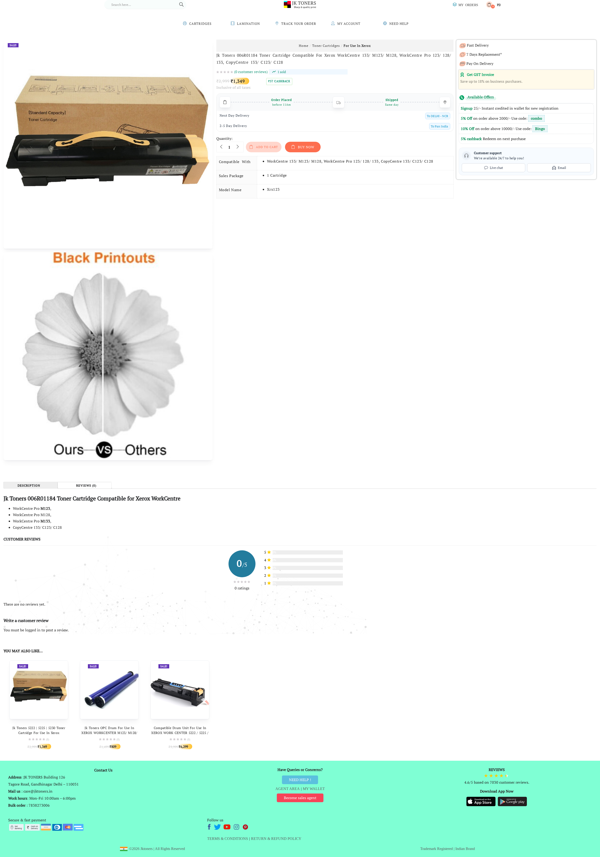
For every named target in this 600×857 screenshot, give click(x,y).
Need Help (399, 23)
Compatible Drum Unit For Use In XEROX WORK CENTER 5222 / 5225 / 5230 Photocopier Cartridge (179, 733)
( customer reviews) (251, 72)
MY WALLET (314, 789)
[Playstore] (512, 801)
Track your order (298, 23)
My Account (348, 23)
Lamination (248, 23)
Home (303, 45)
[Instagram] (237, 826)
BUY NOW (306, 147)
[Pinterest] (245, 826)
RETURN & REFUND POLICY (276, 839)
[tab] (30, 485)
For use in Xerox (357, 45)
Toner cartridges (326, 45)
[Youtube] (227, 826)
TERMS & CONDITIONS (227, 839)
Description (29, 485)
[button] (493, 4)
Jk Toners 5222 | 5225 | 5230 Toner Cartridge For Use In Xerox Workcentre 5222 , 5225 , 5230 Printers (39, 733)
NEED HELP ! (300, 779)
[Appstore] (481, 801)
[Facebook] (210, 826)
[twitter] (218, 826)
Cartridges (200, 23)
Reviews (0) (86, 485)
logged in (33, 630)
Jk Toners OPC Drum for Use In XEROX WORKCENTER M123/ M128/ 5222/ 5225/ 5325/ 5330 (109, 733)
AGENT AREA (287, 789)
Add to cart (267, 147)
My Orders (468, 4)
